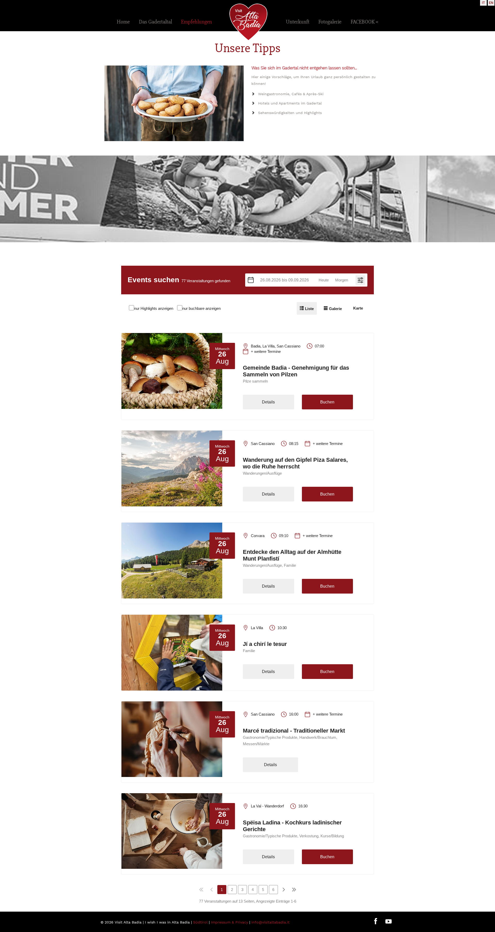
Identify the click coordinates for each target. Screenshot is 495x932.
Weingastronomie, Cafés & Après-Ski (291, 94)
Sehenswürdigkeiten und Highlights (290, 113)
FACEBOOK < (364, 22)
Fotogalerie (329, 22)
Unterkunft (297, 22)
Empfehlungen (196, 22)
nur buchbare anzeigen (201, 308)
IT (483, 3)
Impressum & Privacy (229, 922)
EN (491, 3)
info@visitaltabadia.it (270, 922)
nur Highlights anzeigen (153, 308)
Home (123, 22)
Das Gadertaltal (155, 22)
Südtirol (200, 922)
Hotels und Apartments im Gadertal (290, 103)
